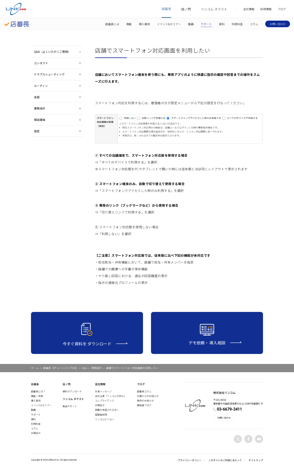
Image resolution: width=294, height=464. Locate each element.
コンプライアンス (104, 400)
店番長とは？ (38, 391)
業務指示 (96, 368)
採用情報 (266, 9)
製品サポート (70, 406)
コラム (254, 24)
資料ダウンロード (72, 391)
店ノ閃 (186, 9)
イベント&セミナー (169, 24)
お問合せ (36, 433)
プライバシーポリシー (190, 460)
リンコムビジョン (104, 419)
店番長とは (112, 24)
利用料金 (237, 24)
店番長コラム (144, 391)
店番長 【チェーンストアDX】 (60, 368)
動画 (191, 24)
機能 (129, 24)
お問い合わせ (277, 24)
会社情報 (248, 9)
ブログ (282, 9)
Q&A (84, 368)
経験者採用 (101, 414)
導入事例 (144, 24)
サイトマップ (256, 460)
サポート (206, 24)
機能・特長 (37, 396)
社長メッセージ (103, 391)
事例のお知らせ (145, 400)
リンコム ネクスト (214, 9)
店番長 (166, 8)
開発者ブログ (144, 405)
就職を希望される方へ (107, 409)
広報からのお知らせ (148, 396)
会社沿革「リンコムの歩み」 (110, 396)
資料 (222, 24)
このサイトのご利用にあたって (225, 460)
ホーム (35, 368)
